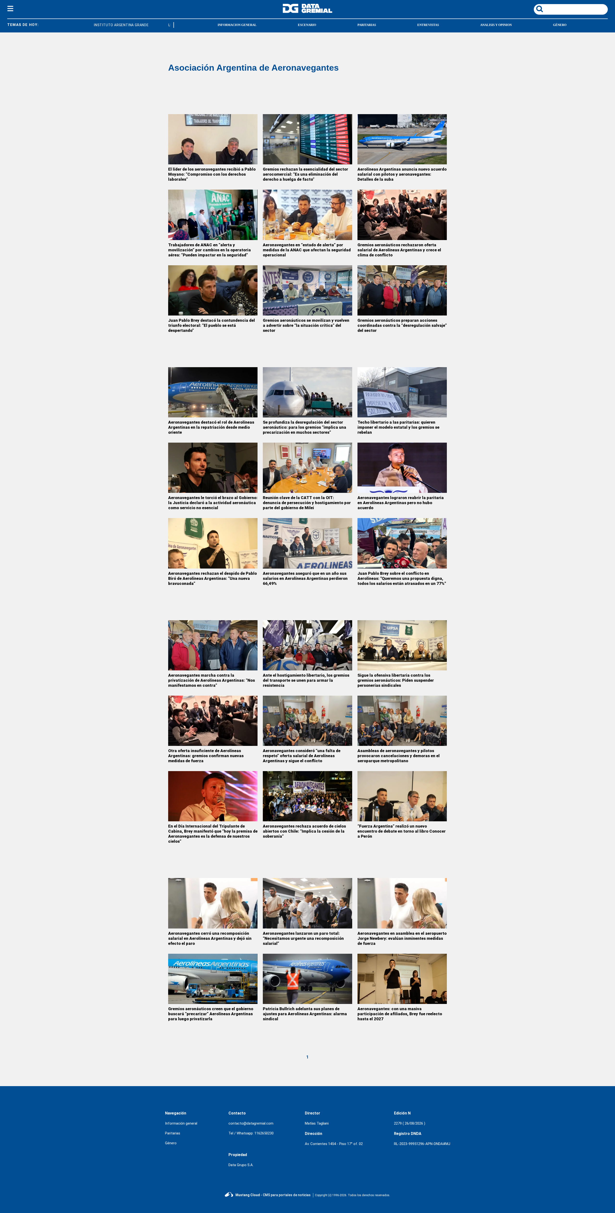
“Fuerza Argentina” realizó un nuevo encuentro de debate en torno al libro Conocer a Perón (401, 831)
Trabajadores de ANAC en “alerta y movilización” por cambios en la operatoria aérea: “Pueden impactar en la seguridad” (209, 249)
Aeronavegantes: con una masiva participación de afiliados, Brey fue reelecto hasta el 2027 (399, 1013)
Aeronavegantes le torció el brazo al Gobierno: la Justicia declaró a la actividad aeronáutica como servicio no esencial (213, 502)
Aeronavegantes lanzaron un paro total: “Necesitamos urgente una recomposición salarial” (303, 938)
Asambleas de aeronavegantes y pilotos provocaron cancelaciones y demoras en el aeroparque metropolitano (398, 755)
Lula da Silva (160, 25)
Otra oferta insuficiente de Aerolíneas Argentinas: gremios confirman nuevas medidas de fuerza (206, 755)
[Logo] (307, 11)
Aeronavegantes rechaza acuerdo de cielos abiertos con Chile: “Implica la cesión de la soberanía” (304, 831)
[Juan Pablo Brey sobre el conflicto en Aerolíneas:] (402, 543)
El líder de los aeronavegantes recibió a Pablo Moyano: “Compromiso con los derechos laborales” (212, 174)
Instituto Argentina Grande (101, 25)
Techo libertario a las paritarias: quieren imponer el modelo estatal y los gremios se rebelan (398, 427)
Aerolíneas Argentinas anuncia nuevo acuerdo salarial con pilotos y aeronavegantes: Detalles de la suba (402, 174)
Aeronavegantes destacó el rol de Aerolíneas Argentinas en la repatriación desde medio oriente (211, 427)
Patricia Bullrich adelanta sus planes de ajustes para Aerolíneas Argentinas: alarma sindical (305, 1013)
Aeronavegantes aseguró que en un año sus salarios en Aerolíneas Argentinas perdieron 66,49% (305, 578)
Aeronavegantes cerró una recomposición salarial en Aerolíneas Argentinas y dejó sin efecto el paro (210, 938)
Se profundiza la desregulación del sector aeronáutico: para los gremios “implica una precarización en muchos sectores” (304, 427)
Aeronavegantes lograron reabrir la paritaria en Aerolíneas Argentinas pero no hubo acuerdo (400, 502)
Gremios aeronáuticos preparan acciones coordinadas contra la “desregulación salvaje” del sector (402, 325)
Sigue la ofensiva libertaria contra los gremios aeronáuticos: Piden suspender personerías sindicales (395, 680)
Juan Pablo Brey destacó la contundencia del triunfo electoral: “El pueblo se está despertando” (211, 325)
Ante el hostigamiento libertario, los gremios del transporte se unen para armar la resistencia (306, 680)
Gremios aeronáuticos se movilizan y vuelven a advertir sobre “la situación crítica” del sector (306, 325)
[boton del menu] (10, 9)
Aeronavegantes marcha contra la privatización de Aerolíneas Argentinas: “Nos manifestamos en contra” (211, 680)
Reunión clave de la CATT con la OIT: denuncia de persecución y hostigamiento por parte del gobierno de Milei (307, 502)
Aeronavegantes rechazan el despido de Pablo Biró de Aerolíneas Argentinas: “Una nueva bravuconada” (212, 578)
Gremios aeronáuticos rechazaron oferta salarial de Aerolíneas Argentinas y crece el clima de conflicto (399, 249)
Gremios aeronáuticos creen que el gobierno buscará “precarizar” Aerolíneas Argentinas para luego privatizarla (210, 1013)
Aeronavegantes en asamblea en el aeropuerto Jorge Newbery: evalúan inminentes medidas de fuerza (402, 938)
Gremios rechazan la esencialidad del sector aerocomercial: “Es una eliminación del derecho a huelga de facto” (305, 174)
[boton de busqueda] (539, 9)
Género (171, 1143)
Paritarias (172, 1133)
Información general (181, 1123)
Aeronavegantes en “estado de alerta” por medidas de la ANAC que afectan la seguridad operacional (307, 249)
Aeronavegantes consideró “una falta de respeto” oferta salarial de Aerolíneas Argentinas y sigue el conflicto (301, 755)
